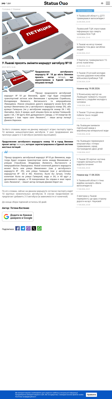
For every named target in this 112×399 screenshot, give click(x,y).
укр (3, 3)
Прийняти (91, 395)
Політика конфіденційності (25, 397)
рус (9, 3)
